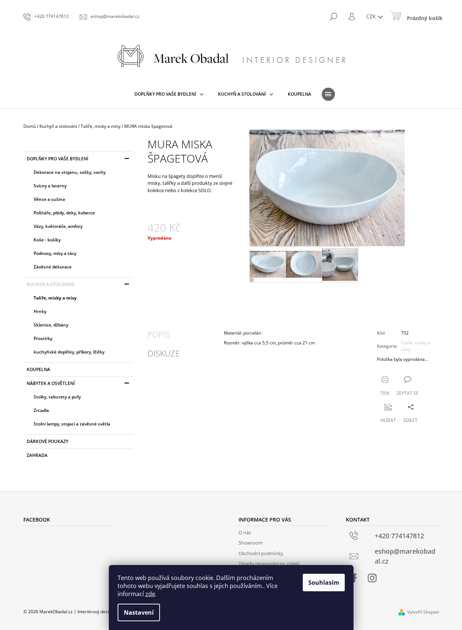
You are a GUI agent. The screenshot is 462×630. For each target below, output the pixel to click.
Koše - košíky (47, 240)
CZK (371, 16)
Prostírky (43, 338)
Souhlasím (323, 583)
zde (150, 594)
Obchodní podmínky (260, 553)
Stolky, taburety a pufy (57, 397)
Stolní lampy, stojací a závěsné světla (72, 424)
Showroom (250, 542)
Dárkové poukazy (47, 441)
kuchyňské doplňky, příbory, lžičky (69, 352)
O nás (244, 532)
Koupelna (38, 369)
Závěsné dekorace (53, 267)
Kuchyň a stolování (51, 284)
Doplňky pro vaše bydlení (57, 159)
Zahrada (37, 455)
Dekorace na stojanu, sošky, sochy (70, 172)
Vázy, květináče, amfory (58, 226)
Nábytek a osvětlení (51, 383)
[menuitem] (169, 94)
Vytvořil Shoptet (423, 612)
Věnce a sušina (49, 199)
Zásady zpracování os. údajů (268, 563)
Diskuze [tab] (164, 353)
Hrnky (40, 311)
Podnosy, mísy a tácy (55, 253)
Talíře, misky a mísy (55, 298)
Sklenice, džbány (51, 325)
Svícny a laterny (50, 186)
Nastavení (139, 612)
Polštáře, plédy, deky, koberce (64, 213)
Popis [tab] (159, 334)
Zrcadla (41, 410)
